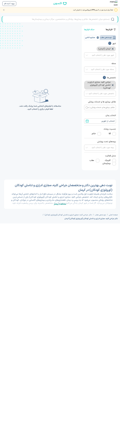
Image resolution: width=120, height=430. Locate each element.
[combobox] (100, 55)
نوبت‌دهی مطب (100, 215)
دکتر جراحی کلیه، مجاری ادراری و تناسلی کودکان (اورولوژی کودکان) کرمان (91, 218)
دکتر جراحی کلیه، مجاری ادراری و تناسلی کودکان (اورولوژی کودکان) (68, 215)
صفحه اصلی (113, 215)
